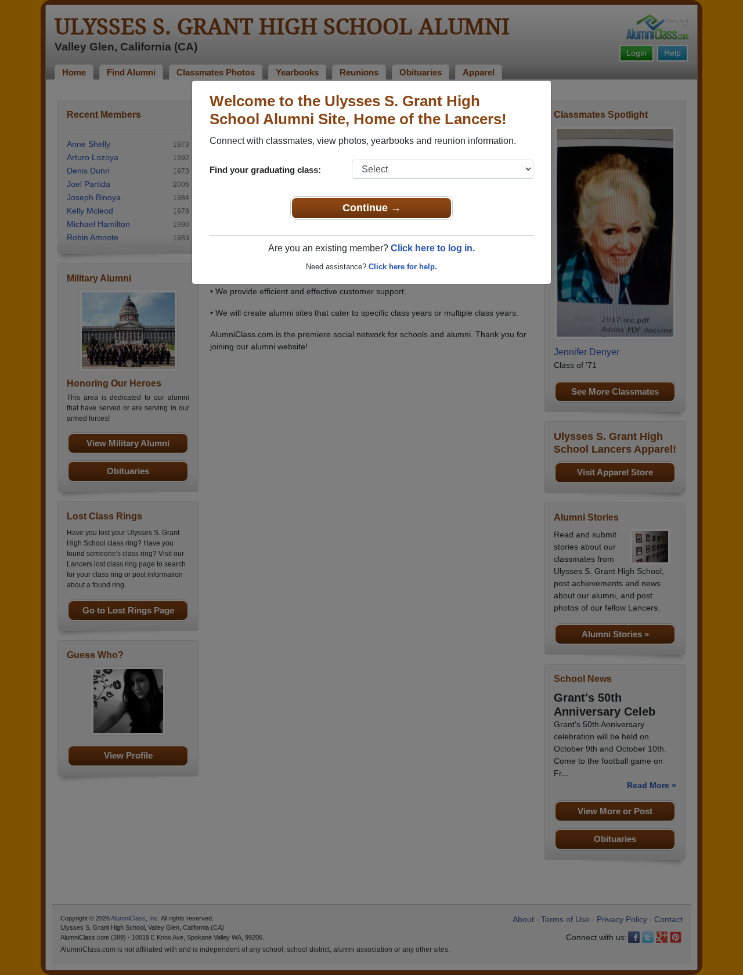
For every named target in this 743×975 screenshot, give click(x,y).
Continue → (371, 208)
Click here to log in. (433, 248)
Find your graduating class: (265, 170)
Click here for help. (403, 266)
